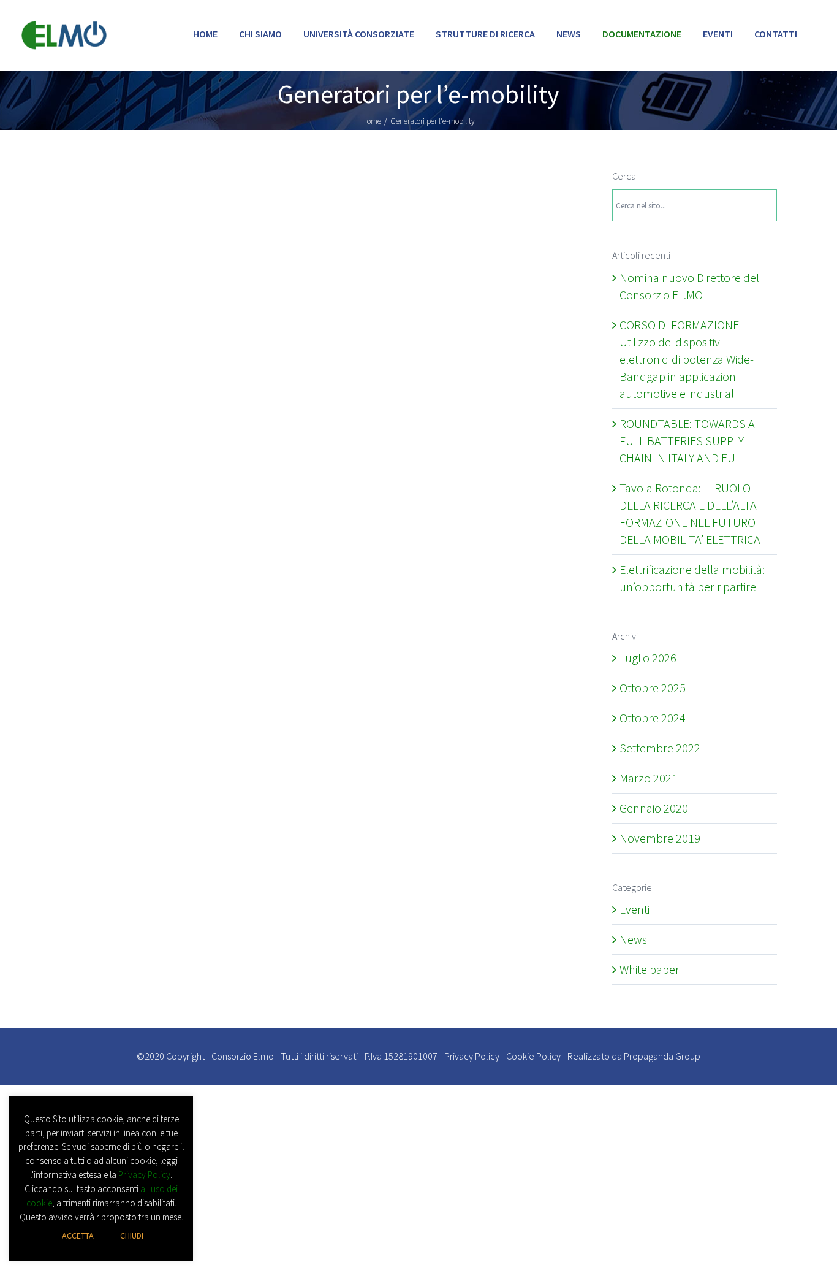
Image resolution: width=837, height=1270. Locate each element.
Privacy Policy (471, 1056)
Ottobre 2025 (652, 687)
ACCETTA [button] (78, 1235)
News (633, 939)
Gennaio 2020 (653, 808)
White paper (649, 969)
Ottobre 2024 (652, 717)
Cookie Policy (533, 1056)
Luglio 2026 (647, 657)
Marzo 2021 (648, 778)
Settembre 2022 (659, 747)
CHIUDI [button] (131, 1235)
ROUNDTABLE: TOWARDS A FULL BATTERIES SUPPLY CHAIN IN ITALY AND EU (687, 440)
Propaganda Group (662, 1056)
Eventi (634, 909)
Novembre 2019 (659, 838)
